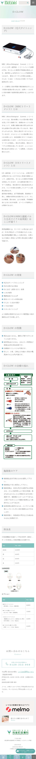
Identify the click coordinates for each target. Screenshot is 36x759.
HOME (12, 20)
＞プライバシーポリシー (17, 746)
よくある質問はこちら (26, 672)
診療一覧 (17, 20)
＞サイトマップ (17, 744)
